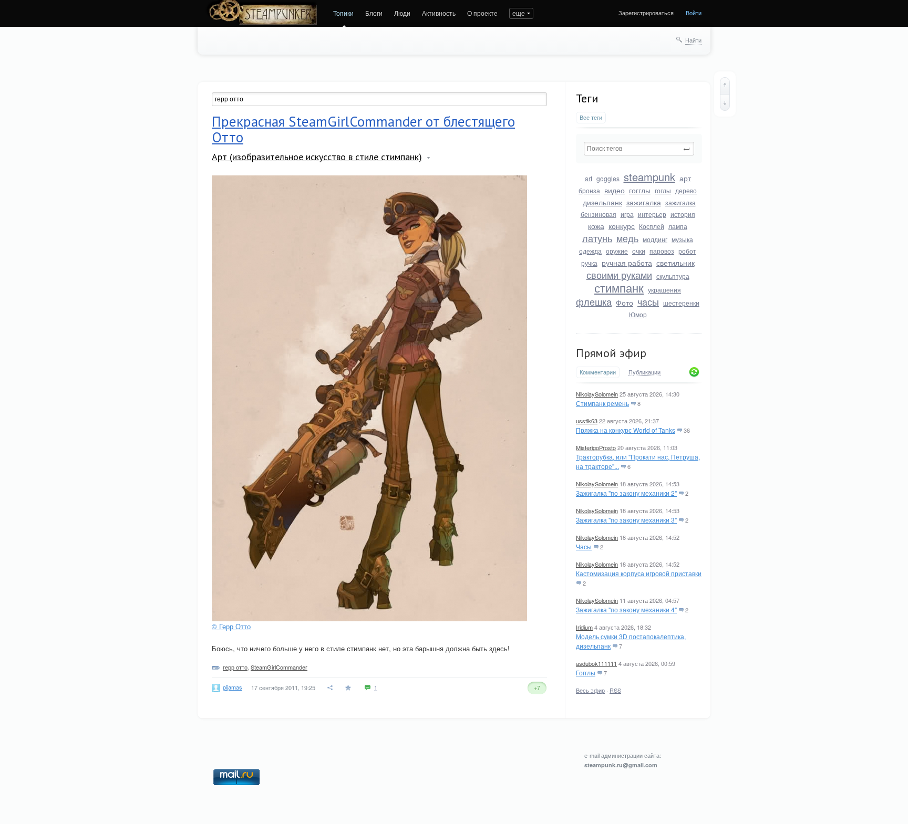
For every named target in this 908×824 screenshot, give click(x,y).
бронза (589, 190)
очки (638, 250)
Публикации (644, 372)
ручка (589, 262)
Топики (343, 12)
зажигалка (643, 202)
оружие (617, 250)
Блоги (374, 12)
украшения (664, 289)
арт (685, 178)
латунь (597, 238)
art (588, 178)
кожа (596, 226)
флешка (594, 301)
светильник (675, 262)
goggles (608, 178)
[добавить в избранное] (349, 688)
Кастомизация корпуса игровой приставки (638, 573)
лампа (677, 226)
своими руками (619, 274)
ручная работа (627, 262)
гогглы (640, 190)
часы (648, 301)
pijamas (232, 687)
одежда (590, 250)
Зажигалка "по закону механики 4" (626, 609)
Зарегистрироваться (646, 12)
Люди (402, 12)
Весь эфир (590, 690)
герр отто (235, 667)
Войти (693, 12)
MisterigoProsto (596, 447)
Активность (439, 12)
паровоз (661, 250)
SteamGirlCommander (279, 667)
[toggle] (429, 158)
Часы (584, 546)
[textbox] (639, 148)
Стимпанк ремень (602, 403)
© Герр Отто (231, 626)
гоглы (663, 190)
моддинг (655, 239)
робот (687, 250)
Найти (693, 40)
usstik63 (586, 420)
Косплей (651, 226)
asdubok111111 (596, 663)
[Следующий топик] (725, 102)
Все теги (591, 117)
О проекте (482, 12)
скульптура (672, 276)
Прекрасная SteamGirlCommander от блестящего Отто (363, 129)
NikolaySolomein (597, 394)
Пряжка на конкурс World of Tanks (625, 429)
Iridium (584, 627)
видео (614, 190)
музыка (682, 239)
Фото (624, 302)
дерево (686, 190)
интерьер (652, 214)
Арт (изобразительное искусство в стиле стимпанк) (317, 157)
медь (627, 238)
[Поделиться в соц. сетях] (330, 688)
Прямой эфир (611, 353)
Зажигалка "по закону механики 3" (626, 519)
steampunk (649, 176)
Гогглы (585, 672)
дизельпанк (602, 202)
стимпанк (619, 287)
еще (518, 12)
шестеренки (681, 302)
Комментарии (598, 372)
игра (627, 214)
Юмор (638, 314)
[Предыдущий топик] (725, 85)
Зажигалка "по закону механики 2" (626, 492)
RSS (615, 690)
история (682, 214)
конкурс (621, 226)
